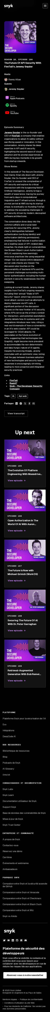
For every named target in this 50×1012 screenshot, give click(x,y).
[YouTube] (8, 940)
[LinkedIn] (12, 940)
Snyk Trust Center (12, 825)
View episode (15, 480)
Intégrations (8, 730)
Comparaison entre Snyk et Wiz (18, 910)
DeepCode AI (9, 736)
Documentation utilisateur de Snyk (20, 801)
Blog (5, 756)
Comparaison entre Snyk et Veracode (21, 892)
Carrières (7, 857)
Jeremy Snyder (16, 89)
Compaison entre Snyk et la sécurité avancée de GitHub (25, 885)
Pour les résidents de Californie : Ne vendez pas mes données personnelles (24, 1007)
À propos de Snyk (11, 839)
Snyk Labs (8, 789)
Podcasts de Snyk (11, 762)
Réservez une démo (12, 851)
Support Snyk (9, 807)
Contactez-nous (10, 845)
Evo (4, 724)
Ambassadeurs (10, 869)
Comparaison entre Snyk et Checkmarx (22, 898)
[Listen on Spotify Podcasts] (15, 105)
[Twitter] (4, 940)
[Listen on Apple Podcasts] (15, 97)
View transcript (16, 413)
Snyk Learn (8, 795)
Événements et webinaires (16, 863)
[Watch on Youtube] (15, 112)
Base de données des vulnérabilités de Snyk (24, 813)
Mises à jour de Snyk (13, 819)
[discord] (25, 940)
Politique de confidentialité (31, 999)
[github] (17, 940)
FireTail (16, 135)
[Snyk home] (8, 6)
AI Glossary (8, 768)
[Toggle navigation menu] (45, 5)
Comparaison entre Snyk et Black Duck (22, 904)
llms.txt (6, 774)
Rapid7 (13, 383)
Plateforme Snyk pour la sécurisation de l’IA (24, 718)
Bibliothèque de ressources (16, 750)
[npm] (21, 940)
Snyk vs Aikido (10, 916)
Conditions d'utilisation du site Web (19, 1003)
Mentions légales (10, 999)
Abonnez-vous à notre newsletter (25, 975)
